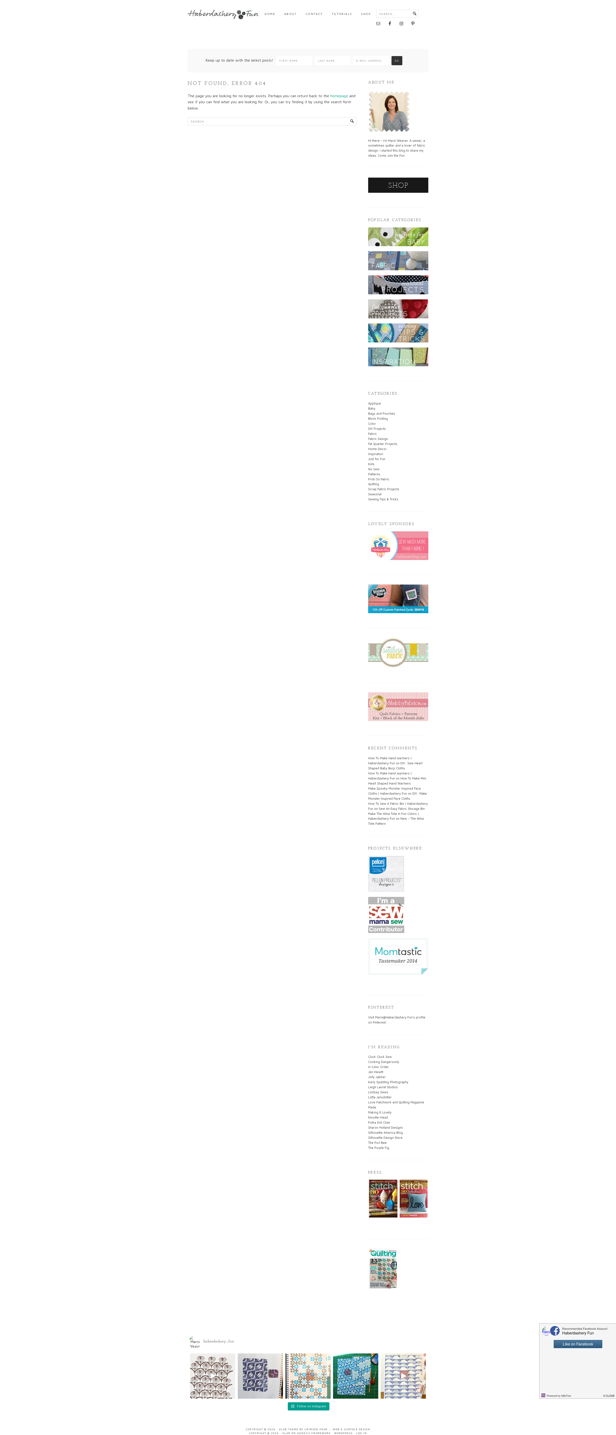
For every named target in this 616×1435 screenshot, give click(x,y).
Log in (361, 1433)
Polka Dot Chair (379, 1122)
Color (372, 423)
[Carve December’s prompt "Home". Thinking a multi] (355, 1376)
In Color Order (378, 1067)
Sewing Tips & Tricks (383, 499)
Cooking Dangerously (383, 1062)
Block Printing (378, 418)
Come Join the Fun (391, 155)
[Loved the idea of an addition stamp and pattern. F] (308, 1376)
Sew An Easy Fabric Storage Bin (402, 809)
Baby (371, 408)
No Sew (373, 469)
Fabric (372, 434)
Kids (371, 464)
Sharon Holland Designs (385, 1127)
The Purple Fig (378, 1148)
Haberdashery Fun (224, 17)
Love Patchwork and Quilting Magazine (396, 1102)
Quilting (373, 484)
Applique (374, 403)
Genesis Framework (314, 1433)
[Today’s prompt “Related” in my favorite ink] (260, 1376)
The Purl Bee (377, 1143)
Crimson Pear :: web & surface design (337, 1429)
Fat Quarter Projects (382, 444)
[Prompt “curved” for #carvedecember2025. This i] (212, 1376)
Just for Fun (376, 459)
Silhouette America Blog (385, 1132)
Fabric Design (378, 439)
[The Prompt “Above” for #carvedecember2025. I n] (403, 1376)
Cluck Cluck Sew (380, 1057)
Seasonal (374, 494)
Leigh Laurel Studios (383, 1087)
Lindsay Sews (378, 1092)
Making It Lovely (379, 1112)
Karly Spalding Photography (388, 1082)
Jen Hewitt (375, 1072)
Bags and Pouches (381, 413)
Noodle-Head (378, 1117)
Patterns (374, 474)
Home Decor (377, 449)
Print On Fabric (378, 479)
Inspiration (375, 454)
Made (372, 1107)
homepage (339, 96)
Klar (286, 1433)
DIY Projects (377, 429)
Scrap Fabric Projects (383, 489)
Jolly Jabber (377, 1077)
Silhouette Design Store (385, 1137)
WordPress (343, 1433)
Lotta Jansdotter (380, 1097)
